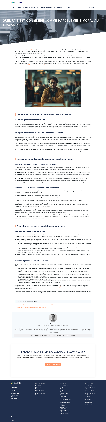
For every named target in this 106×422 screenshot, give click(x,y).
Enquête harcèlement (65, 398)
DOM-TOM (87, 396)
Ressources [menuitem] (60, 7)
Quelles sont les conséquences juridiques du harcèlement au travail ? (35, 305)
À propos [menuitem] (19, 7)
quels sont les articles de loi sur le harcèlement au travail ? (30, 64)
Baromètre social (64, 393)
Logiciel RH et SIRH (64, 413)
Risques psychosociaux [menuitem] (47, 7)
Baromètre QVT (64, 407)
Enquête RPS (63, 405)
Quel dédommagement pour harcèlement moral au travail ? (32, 307)
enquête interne (62, 286)
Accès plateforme (90, 7)
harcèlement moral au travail (24, 49)
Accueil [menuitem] (12, 7)
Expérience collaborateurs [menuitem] (30, 7)
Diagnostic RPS (63, 408)
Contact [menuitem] (69, 7)
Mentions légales (89, 404)
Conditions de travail (65, 391)
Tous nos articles (89, 385)
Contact (37, 391)
